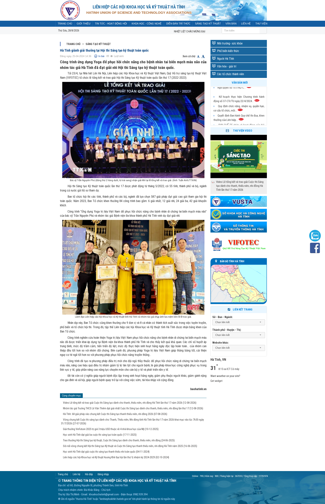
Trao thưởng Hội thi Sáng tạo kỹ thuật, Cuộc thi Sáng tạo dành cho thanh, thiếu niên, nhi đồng (119, 440)
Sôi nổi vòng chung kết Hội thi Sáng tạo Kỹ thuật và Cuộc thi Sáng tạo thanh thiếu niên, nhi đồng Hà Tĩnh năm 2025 (130, 446)
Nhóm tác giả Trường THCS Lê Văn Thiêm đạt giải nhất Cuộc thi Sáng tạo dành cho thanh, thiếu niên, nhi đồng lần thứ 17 (133, 408)
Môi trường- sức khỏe (230, 43)
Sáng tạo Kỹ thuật (98, 44)
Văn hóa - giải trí (226, 66)
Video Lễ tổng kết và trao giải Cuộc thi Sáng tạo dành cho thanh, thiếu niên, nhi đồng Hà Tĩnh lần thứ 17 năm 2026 (129, 402)
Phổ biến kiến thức (228, 51)
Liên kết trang (242, 309)
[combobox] (238, 322)
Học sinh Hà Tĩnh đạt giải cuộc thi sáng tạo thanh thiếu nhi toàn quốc (106, 451)
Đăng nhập (103, 474)
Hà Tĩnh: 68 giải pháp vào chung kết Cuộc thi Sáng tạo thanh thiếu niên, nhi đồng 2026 (115, 414)
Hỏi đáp (89, 474)
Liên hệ (76, 474)
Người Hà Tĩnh (225, 58)
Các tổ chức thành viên (230, 74)
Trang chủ (73, 44)
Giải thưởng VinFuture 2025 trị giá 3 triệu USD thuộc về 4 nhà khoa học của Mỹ (111, 429)
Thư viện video (242, 130)
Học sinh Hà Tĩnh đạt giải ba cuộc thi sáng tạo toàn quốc (100, 434)
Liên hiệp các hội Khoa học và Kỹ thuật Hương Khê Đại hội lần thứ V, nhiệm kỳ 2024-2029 (116, 457)
